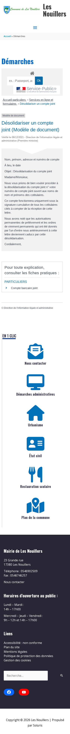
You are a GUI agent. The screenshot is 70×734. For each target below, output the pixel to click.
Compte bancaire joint (24, 288)
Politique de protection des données (28, 656)
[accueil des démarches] (32, 73)
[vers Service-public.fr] (36, 90)
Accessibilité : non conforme (23, 643)
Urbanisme (35, 424)
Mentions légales (15, 652)
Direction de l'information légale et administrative (28, 308)
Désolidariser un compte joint (37, 103)
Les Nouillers (54, 10)
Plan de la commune (35, 517)
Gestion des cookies (17, 660)
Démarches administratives (35, 394)
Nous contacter (35, 363)
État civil (35, 455)
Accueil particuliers (15, 99)
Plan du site (12, 647)
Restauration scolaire (35, 486)
